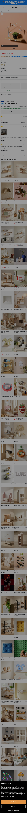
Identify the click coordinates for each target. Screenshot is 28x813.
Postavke (13, 806)
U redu (13, 802)
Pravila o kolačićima (19, 794)
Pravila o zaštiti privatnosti (7, 796)
